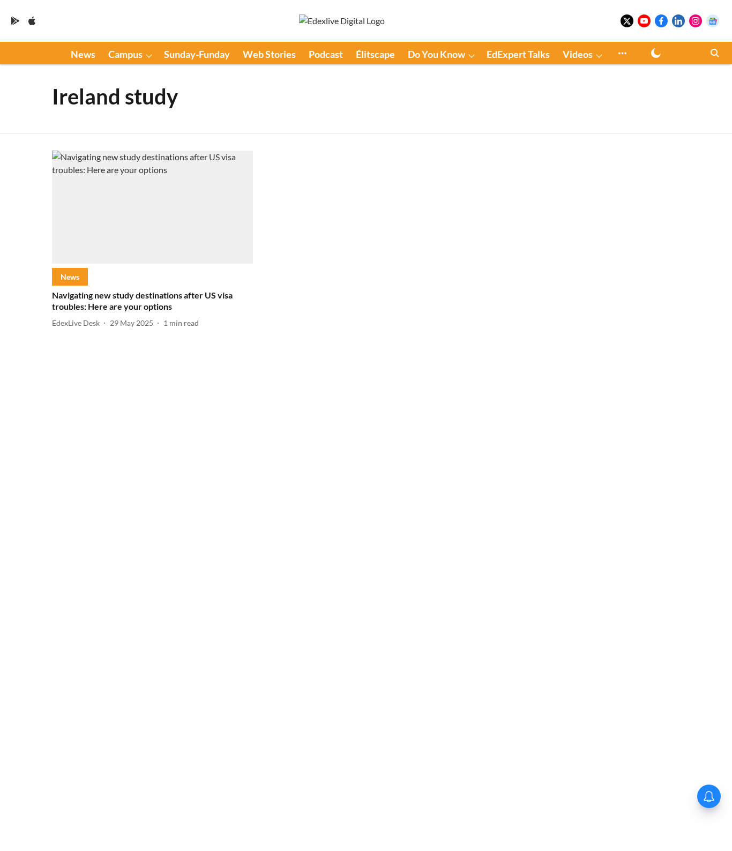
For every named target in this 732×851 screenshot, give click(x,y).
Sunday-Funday (197, 54)
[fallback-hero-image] (152, 207)
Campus (125, 54)
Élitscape (375, 54)
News (83, 54)
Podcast (326, 54)
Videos (578, 54)
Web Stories (269, 54)
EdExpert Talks (518, 54)
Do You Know (436, 54)
